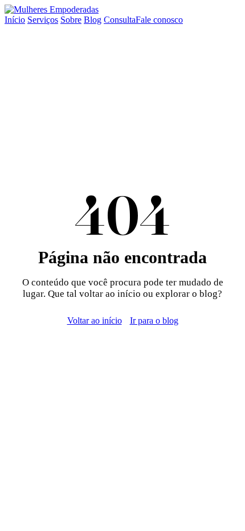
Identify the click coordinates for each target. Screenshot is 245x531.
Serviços (42, 19)
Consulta (120, 19)
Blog (92, 19)
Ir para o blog (154, 320)
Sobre (70, 19)
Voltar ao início (94, 320)
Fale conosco (159, 19)
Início (15, 19)
